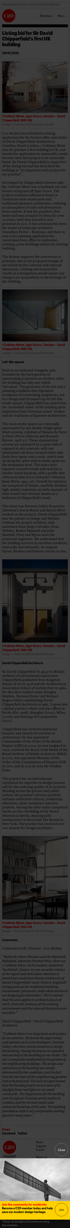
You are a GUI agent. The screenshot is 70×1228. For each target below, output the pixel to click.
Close (61, 1150)
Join (61, 1209)
